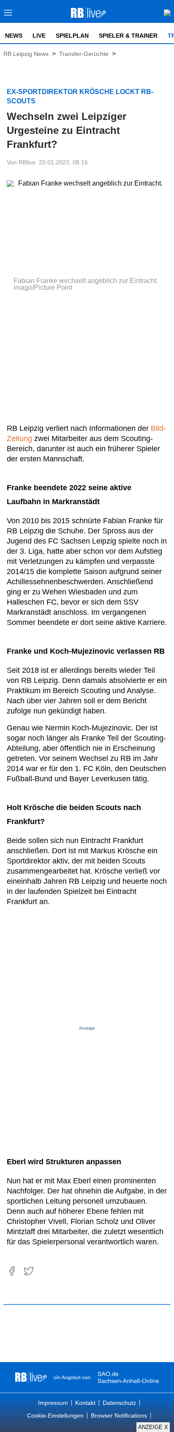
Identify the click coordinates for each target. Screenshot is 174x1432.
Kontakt (85, 1403)
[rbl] (31, 1377)
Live (39, 35)
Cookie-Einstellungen (55, 1415)
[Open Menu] (8, 15)
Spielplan (72, 35)
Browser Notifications (119, 1415)
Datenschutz (119, 1403)
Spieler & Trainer (128, 35)
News (13, 35)
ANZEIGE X (153, 1427)
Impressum (53, 1403)
